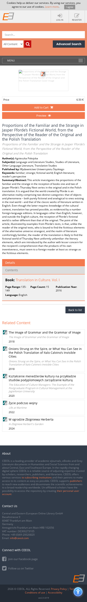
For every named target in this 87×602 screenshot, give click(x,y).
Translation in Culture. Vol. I (38, 280)
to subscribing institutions (37, 477)
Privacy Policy (59, 589)
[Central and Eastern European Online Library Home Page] (8, 16)
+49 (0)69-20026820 (23, 534)
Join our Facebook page (23, 559)
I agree (69, 7)
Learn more (52, 7)
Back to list (75, 310)
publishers (76, 481)
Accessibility (55, 592)
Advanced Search (68, 44)
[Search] (27, 44)
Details (10, 263)
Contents (11, 270)
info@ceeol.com (19, 538)
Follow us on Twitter (21, 568)
